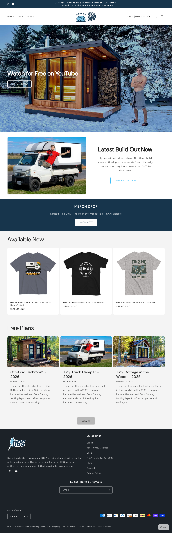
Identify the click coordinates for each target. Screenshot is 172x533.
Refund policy (69, 526)
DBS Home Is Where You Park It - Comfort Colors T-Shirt (31, 303)
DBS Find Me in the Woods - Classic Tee (135, 302)
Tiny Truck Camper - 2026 (81, 374)
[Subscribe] (109, 490)
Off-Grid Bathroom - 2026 (28, 374)
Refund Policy (94, 473)
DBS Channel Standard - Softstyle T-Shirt (83, 302)
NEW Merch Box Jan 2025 (100, 458)
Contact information (86, 526)
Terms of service (104, 526)
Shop (89, 453)
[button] (149, 16)
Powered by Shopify (38, 527)
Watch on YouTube (125, 180)
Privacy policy (54, 526)
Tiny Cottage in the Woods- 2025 (132, 374)
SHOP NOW (86, 222)
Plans (89, 463)
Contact (91, 468)
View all (86, 421)
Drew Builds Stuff (22, 527)
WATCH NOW (19, 84)
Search (90, 442)
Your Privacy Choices (97, 448)
